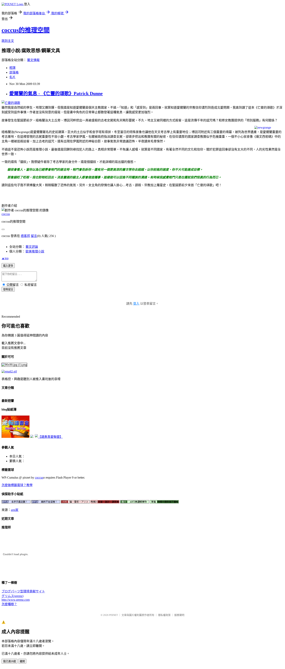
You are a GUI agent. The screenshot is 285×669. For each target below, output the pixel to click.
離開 (22, 661)
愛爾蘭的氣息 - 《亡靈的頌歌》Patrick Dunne (56, 93)
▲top (5, 258)
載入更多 (8, 265)
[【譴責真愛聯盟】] (49, 436)
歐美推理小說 (35, 251)
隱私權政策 (164, 615)
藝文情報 (33, 60)
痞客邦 (25, 236)
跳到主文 (8, 40)
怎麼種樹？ (9, 604)
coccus (6, 214)
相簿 (12, 67)
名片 (12, 77)
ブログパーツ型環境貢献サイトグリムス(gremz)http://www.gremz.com (23, 595)
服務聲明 (179, 615)
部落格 (14, 72)
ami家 (14, 510)
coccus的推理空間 (26, 30)
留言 (34, 236)
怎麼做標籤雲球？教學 (17, 485)
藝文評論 (32, 246)
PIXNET (113, 615)
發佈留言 (8, 289)
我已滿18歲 (9, 661)
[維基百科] (142, 127)
